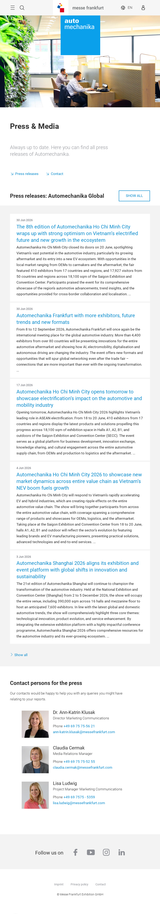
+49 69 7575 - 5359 (79, 797)
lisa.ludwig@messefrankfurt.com (79, 803)
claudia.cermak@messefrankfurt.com (82, 767)
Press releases (27, 174)
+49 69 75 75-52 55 (79, 762)
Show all (134, 196)
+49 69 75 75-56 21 (79, 726)
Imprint (59, 884)
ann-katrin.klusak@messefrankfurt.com (84, 732)
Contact (57, 174)
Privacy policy (79, 884)
